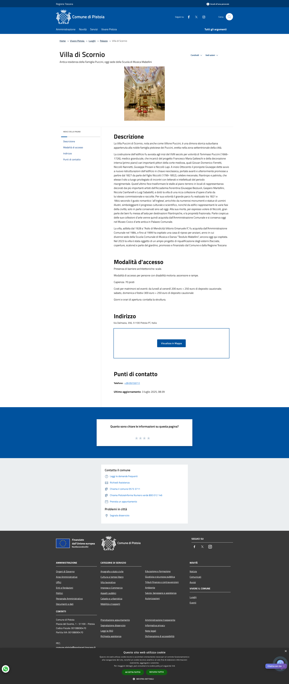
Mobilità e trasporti (110, 604)
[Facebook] (188, 17)
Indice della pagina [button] (72, 131)
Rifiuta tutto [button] (156, 672)
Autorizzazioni (152, 598)
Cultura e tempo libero (112, 577)
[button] (144, 678)
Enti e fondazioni (64, 588)
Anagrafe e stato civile (112, 571)
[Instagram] (203, 17)
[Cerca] (229, 16)
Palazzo (104, 41)
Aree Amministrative (66, 577)
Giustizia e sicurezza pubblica (160, 577)
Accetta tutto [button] (132, 672)
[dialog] (144, 666)
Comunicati (195, 577)
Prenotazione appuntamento (115, 620)
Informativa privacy (155, 625)
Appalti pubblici (108, 593)
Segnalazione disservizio (113, 625)
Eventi (193, 602)
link (173, 666)
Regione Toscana (64, 4)
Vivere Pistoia (77, 41)
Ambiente (150, 587)
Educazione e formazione (158, 571)
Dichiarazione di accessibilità (159, 636)
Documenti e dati (64, 604)
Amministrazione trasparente (160, 620)
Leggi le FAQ (107, 631)
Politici (59, 593)
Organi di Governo (65, 571)
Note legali (150, 631)
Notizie (193, 571)
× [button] (285, 651)
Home (63, 41)
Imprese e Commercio (112, 588)
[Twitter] (195, 17)
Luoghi (92, 41)
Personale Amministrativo (69, 598)
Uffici (58, 582)
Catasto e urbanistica (111, 598)
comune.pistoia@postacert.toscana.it (76, 647)
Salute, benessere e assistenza (160, 593)
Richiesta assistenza (111, 636)
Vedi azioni (210, 55)
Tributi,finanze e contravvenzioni (162, 582)
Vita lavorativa (108, 582)
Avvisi (193, 582)
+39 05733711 (132, 383)
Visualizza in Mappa (171, 343)
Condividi (195, 55)
